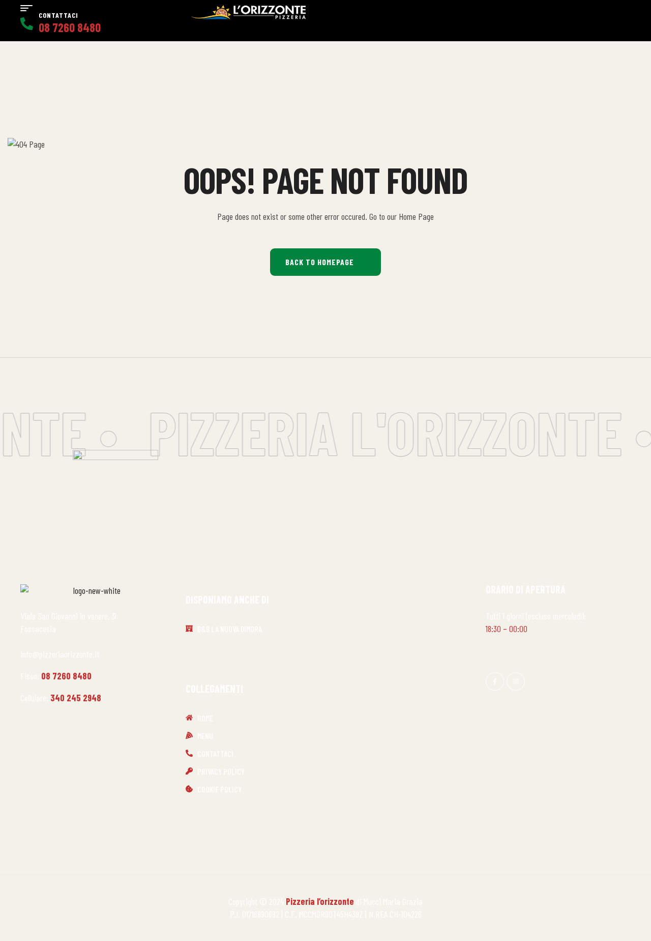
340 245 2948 (75, 697)
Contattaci (58, 15)
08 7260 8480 (66, 675)
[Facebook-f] (495, 681)
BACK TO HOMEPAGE (319, 262)
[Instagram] (516, 681)
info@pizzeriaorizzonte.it (59, 654)
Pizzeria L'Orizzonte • (393, 431)
